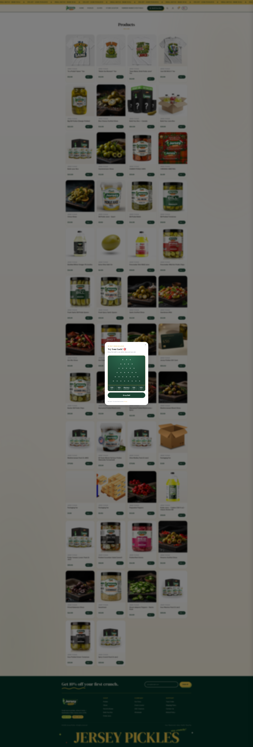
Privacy (125, 401)
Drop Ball (126, 395)
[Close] (145, 344)
